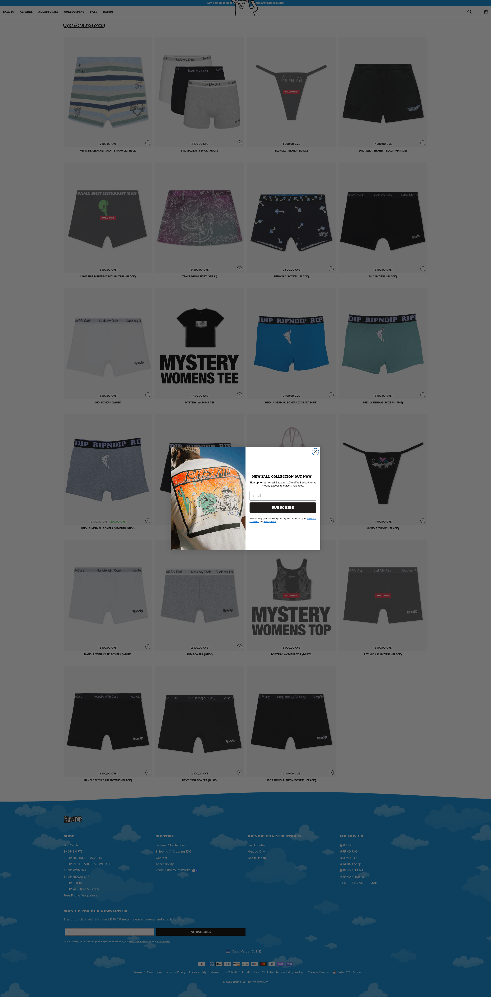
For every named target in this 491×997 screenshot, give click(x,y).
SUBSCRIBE (283, 508)
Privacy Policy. (270, 521)
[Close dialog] (315, 451)
